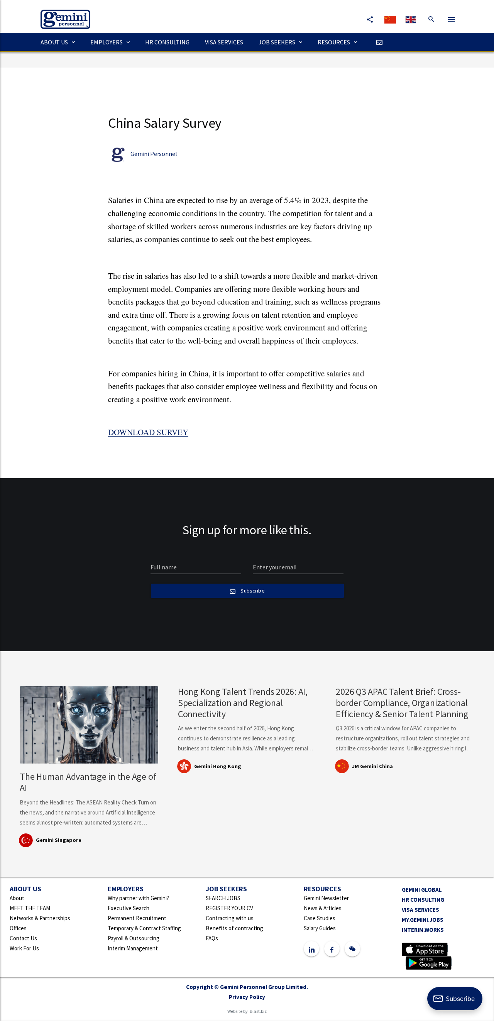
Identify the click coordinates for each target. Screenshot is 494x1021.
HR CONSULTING (167, 42)
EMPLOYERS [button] (106, 42)
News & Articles (323, 908)
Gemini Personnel (153, 153)
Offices (18, 928)
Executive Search (128, 908)
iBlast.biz (258, 1011)
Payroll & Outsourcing (133, 938)
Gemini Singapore (58, 839)
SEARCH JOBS (223, 898)
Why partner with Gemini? (138, 898)
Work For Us (24, 948)
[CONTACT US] (377, 42)
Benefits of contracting (234, 928)
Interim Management (133, 948)
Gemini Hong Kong (217, 766)
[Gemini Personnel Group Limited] (61, 13)
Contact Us (23, 938)
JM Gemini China (372, 766)
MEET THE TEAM (30, 908)
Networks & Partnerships (40, 918)
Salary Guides (320, 928)
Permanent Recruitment (137, 918)
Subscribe (251, 590)
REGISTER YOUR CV (229, 908)
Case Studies (319, 918)
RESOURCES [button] (334, 42)
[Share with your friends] (369, 19)
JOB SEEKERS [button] (277, 42)
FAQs (212, 938)
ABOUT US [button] (54, 42)
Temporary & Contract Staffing (144, 928)
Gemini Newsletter (326, 898)
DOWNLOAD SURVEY (148, 432)
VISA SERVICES (224, 42)
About (17, 898)
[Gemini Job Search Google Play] (429, 962)
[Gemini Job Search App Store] (425, 948)
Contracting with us (230, 918)
